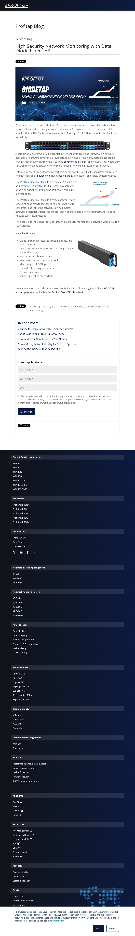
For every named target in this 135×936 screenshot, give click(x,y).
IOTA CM (17, 743)
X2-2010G (17, 602)
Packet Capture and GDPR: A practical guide (41, 333)
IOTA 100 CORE (20, 489)
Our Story (17, 802)
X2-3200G (17, 606)
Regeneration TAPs (22, 695)
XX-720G (17, 573)
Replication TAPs (21, 699)
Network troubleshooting (25, 767)
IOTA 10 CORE (19, 480)
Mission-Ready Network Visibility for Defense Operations (48, 344)
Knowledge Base (21, 830)
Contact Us (18, 896)
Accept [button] (98, 928)
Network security (21, 776)
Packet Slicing (19, 648)
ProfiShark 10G (20, 517)
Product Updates (21, 852)
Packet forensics (21, 772)
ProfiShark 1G (20, 509)
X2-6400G (17, 611)
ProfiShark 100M (21, 504)
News (82, 306)
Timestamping (20, 635)
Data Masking (19, 631)
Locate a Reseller (21, 880)
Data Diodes (19, 542)
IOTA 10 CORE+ (20, 484)
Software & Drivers (22, 834)
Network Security (68, 306)
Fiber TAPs (18, 677)
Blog (15, 843)
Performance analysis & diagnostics (31, 763)
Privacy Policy (57, 920)
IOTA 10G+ (18, 476)
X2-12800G (18, 615)
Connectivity (19, 546)
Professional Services (24, 900)
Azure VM (17, 727)
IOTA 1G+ (17, 467)
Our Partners (19, 876)
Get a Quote (19, 904)
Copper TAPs (19, 682)
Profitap (36, 306)
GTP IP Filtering (20, 652)
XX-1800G (17, 578)
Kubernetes (19, 719)
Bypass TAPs (19, 690)
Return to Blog (23, 38)
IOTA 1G (17, 463)
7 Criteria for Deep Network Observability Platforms (45, 328)
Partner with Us (20, 872)
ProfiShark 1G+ (20, 513)
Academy (17, 856)
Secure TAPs (19, 673)
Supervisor (18, 748)
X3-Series (17, 598)
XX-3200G (17, 582)
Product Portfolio (21, 839)
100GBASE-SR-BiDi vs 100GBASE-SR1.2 (39, 349)
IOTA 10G (17, 471)
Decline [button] (112, 928)
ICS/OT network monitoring (26, 780)
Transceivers (19, 537)
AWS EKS (17, 723)
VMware (17, 715)
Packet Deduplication (23, 639)
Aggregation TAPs (21, 686)
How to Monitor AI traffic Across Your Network (43, 339)
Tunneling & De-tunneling (25, 644)
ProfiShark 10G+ (21, 522)
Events (16, 806)
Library (16, 847)
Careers (17, 810)
